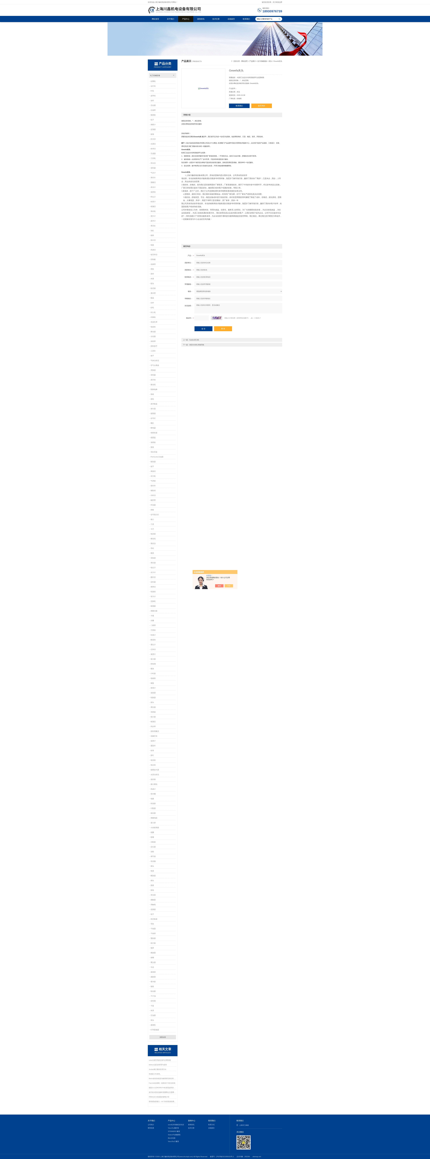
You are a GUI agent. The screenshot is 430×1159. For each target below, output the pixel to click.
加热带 (153, 341)
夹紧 (152, 279)
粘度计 (153, 202)
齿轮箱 (153, 1001)
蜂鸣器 (153, 428)
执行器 (153, 943)
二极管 (153, 625)
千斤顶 (153, 996)
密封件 (153, 486)
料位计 (153, 197)
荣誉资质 (151, 1128)
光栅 (152, 620)
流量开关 (154, 736)
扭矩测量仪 (155, 731)
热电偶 (153, 664)
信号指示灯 (155, 515)
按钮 (152, 890)
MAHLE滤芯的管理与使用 (158, 1065)
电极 (152, 799)
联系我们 (246, 19)
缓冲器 (153, 982)
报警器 (153, 413)
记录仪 (153, 649)
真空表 (153, 380)
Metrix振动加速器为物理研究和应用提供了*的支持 (162, 1078)
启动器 (153, 105)
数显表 (153, 640)
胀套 (152, 447)
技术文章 (216, 19)
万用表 (153, 630)
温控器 (153, 779)
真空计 (153, 221)
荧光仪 (153, 163)
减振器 (153, 977)
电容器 (153, 534)
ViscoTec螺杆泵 (173, 1128)
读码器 (153, 168)
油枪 (152, 852)
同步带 (153, 726)
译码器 (153, 375)
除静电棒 (154, 389)
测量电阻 (154, 818)
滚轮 (152, 399)
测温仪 (153, 471)
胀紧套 (153, 115)
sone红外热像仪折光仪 (176, 1125)
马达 (152, 967)
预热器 (153, 938)
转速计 (153, 635)
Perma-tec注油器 (157, 457)
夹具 (152, 1010)
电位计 (153, 567)
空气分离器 (155, 365)
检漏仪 (153, 206)
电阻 (152, 245)
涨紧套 (153, 442)
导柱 (152, 548)
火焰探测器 (155, 827)
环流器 (153, 505)
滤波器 (153, 693)
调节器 (153, 856)
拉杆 (152, 303)
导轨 (152, 924)
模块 (152, 669)
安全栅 (153, 794)
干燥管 (153, 933)
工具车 (153, 351)
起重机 (153, 81)
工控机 (153, 158)
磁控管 (153, 500)
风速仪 (153, 250)
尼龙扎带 (154, 322)
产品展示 (252, 61)
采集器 (153, 558)
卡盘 (152, 1006)
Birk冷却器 (171, 1138)
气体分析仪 (155, 360)
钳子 (152, 914)
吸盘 (152, 298)
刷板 (152, 510)
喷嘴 (152, 837)
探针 (152, 755)
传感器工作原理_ (155, 1074)
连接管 (153, 264)
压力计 (153, 572)
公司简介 (151, 1125)
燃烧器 (153, 953)
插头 (152, 880)
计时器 (153, 673)
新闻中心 (191, 1121)
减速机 (153, 1025)
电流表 (153, 760)
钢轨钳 (153, 490)
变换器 (153, 370)
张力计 (153, 596)
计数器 (153, 808)
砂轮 (152, 307)
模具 (152, 553)
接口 (152, 519)
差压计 (153, 187)
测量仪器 (154, 611)
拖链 (152, 394)
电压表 (153, 765)
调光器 (153, 707)
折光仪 (153, 139)
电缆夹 (153, 327)
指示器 (153, 717)
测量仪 (153, 182)
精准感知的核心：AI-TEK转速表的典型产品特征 (162, 1101)
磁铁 (152, 235)
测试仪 (153, 543)
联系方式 (211, 1125)
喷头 (152, 283)
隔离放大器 (155, 770)
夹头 (152, 1020)
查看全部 (163, 1037)
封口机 (153, 312)
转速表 (153, 592)
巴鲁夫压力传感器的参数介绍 (159, 1097)
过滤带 (153, 110)
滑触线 (153, 905)
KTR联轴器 (155, 1030)
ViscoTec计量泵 (173, 1141)
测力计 (153, 216)
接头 (152, 866)
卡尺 (152, 529)
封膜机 (153, 317)
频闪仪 (153, 577)
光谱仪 (153, 144)
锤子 (152, 356)
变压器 (153, 895)
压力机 (153, 476)
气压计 (153, 173)
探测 (152, 134)
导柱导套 (154, 452)
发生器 (153, 409)
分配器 (153, 842)
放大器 (153, 659)
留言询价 (261, 106)
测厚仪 (153, 587)
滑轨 (152, 269)
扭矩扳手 (154, 346)
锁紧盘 (153, 437)
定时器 (153, 582)
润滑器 (153, 712)
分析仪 (153, 495)
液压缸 (153, 226)
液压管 (153, 293)
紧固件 (153, 746)
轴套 (152, 986)
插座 (152, 885)
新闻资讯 (200, 19)
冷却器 (153, 336)
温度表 (153, 192)
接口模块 (154, 784)
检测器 (153, 606)
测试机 (153, 211)
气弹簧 (153, 481)
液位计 (153, 645)
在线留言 (231, 19)
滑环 (152, 274)
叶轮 (152, 91)
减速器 (153, 972)
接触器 (153, 900)
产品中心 (185, 19)
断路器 (153, 876)
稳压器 (153, 813)
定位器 (153, 847)
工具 (152, 524)
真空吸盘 (154, 404)
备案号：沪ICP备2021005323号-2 (222, 1156)
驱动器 (153, 332)
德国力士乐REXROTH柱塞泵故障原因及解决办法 (162, 1088)
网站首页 (155, 19)
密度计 (153, 688)
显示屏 (153, 823)
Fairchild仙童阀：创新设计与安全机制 (162, 1083)
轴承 (152, 948)
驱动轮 (153, 385)
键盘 (152, 683)
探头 (152, 702)
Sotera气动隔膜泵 (174, 1135)
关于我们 (170, 19)
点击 (173, 75)
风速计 (153, 789)
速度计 (153, 654)
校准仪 (153, 149)
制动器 (153, 991)
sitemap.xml (257, 1156)
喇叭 (152, 423)
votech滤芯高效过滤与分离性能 (160, 1060)
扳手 (152, 466)
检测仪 (153, 722)
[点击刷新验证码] (216, 318)
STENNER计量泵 (174, 1131)
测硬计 (153, 125)
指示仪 (153, 240)
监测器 (153, 129)
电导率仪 (154, 255)
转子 (152, 120)
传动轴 (153, 861)
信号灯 (153, 418)
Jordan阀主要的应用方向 (157, 1069)
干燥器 (153, 929)
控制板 (153, 259)
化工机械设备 (155, 75)
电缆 (152, 871)
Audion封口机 (194, 340)
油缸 (152, 230)
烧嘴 (152, 957)
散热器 (153, 462)
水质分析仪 (155, 775)
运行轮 (153, 86)
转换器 (153, 697)
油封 (152, 100)
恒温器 (153, 803)
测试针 (153, 177)
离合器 (153, 962)
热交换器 (154, 919)
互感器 (153, 153)
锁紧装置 (154, 433)
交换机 (153, 601)
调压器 (153, 563)
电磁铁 (153, 678)
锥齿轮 (153, 539)
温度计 (153, 741)
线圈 (152, 832)
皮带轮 (153, 96)
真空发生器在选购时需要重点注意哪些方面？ (162, 1092)
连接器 (153, 909)
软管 (152, 750)
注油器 (153, 1015)
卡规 (152, 616)
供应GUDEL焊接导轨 (196, 345)
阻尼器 (153, 288)
